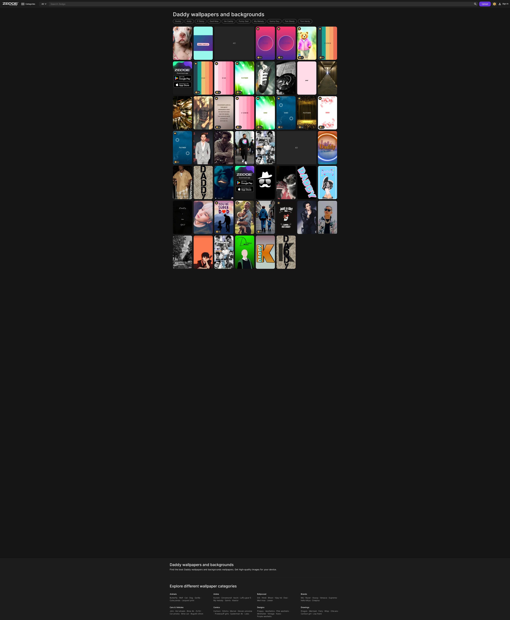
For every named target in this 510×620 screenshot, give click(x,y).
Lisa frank (317, 614)
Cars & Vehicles (177, 607)
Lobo (247, 614)
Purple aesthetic (264, 616)
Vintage (271, 614)
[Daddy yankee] (244, 147)
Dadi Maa (214, 21)
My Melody (259, 21)
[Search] (475, 4)
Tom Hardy (305, 21)
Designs (260, 607)
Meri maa (261, 600)
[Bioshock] (182, 112)
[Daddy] (203, 43)
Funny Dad (243, 21)
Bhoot (270, 598)
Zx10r (198, 611)
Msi (302, 598)
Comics (216, 607)
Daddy (178, 21)
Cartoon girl (306, 614)
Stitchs (225, 611)
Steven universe (245, 611)
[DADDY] (182, 182)
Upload (485, 4)
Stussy (315, 598)
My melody (218, 600)
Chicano (334, 611)
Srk (258, 598)
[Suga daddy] (203, 217)
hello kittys (306, 600)
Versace (323, 598)
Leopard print (188, 600)
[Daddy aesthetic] (327, 182)
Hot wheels (180, 611)
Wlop (326, 611)
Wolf (181, 598)
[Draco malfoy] (244, 252)
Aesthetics (270, 611)
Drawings (305, 607)
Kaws (278, 614)
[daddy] (265, 182)
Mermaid (313, 611)
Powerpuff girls (222, 614)
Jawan (270, 600)
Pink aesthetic (282, 611)
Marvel (233, 611)
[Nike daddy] (182, 252)
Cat (186, 598)
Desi (285, 598)
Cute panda (175, 600)
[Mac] (286, 182)
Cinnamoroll (226, 598)
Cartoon (217, 611)
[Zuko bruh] (203, 252)
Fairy (320, 611)
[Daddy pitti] (182, 43)
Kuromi (216, 598)
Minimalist (261, 614)
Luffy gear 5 (245, 598)
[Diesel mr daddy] (286, 78)
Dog (191, 598)
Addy (189, 21)
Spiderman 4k (236, 614)
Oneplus (316, 600)
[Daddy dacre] (203, 147)
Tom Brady (290, 21)
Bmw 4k (190, 611)
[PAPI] (306, 78)
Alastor (235, 600)
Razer (308, 598)
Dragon (304, 611)
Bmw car (185, 614)
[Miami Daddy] (327, 147)
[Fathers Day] (244, 217)
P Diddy (200, 21)
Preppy (260, 611)
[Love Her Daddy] (286, 217)
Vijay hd (278, 598)
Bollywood (261, 594)
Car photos (175, 614)
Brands (304, 594)
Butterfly (173, 598)
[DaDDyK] (265, 252)
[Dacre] (223, 147)
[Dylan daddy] (265, 147)
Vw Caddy (228, 21)
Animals (173, 594)
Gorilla (197, 598)
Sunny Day (274, 21)
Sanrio (228, 600)
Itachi (235, 598)
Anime (216, 594)
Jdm (172, 611)
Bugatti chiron (197, 614)
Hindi (264, 598)
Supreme (333, 598)
